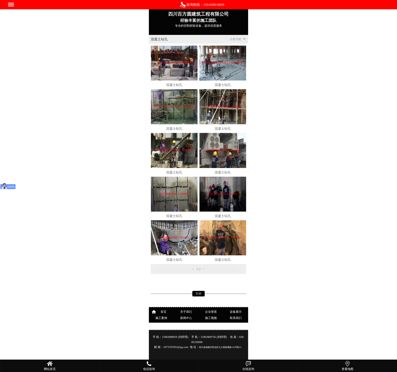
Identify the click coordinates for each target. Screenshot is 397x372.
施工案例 (161, 318)
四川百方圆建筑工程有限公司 (198, 13)
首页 (163, 311)
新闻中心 (186, 318)
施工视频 (211, 318)
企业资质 (211, 311)
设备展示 (236, 311)
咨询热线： (205, 5)
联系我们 (236, 318)
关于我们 (186, 311)
